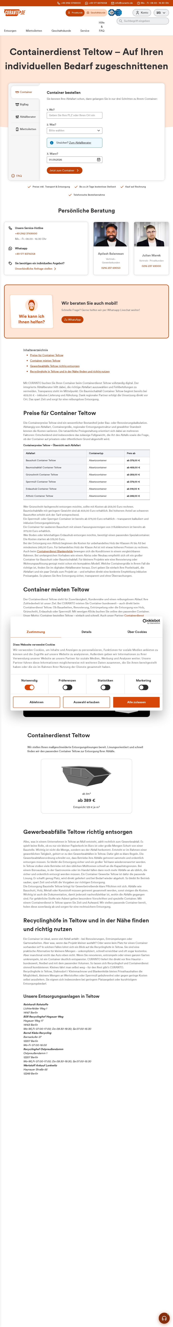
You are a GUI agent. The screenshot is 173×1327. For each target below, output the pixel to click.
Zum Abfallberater (80, 142)
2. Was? (51, 124)
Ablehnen (37, 702)
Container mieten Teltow (45, 360)
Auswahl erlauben (86, 702)
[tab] (25, 92)
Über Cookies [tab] (137, 631)
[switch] (67, 687)
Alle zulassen (136, 702)
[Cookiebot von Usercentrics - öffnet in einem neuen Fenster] (145, 621)
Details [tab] (87, 631)
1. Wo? (51, 109)
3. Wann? (52, 153)
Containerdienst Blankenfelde (55, 551)
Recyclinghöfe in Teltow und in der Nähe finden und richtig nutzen (70, 371)
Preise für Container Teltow (46, 355)
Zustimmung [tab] (36, 631)
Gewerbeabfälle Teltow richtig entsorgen (55, 366)
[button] (161, 12)
